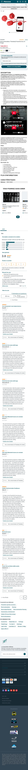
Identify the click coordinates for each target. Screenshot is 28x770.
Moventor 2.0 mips (22, 626)
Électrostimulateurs (6, 616)
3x (4, 50)
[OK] (25, 654)
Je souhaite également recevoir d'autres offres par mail (14, 63)
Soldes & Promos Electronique (8, 614)
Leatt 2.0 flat (4, 626)
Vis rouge (21, 621)
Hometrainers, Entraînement (8, 611)
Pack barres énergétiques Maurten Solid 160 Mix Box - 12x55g (10, 206)
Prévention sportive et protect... (8, 604)
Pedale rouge (4, 624)
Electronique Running (6, 609)
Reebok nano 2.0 (12, 621)
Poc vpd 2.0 (12, 624)
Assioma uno (4, 621)
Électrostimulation (5, 607)
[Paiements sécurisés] (9, 681)
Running (14, 607)
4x (6, 50)
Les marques (5, 667)
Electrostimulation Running (19, 609)
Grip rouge (19, 624)
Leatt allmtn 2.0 (12, 626)
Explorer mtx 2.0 (4, 628)
